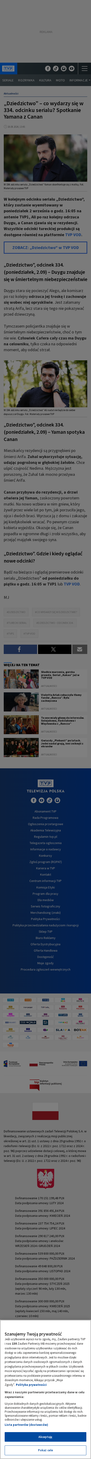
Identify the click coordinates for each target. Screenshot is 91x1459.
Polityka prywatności (31, 1385)
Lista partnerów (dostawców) (26, 1425)
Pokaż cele (45, 1450)
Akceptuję (45, 1437)
